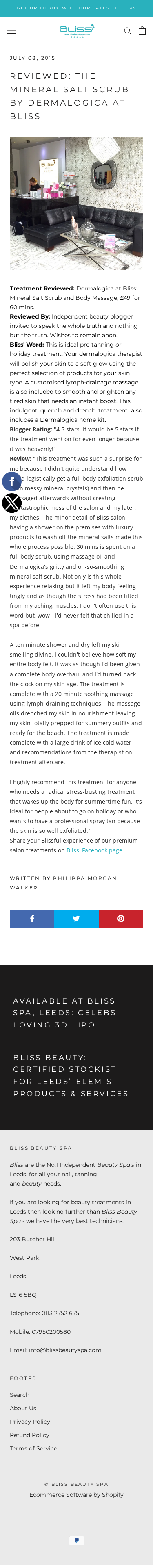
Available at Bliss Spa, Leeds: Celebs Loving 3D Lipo (65, 1013)
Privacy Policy (30, 1421)
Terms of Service (33, 1448)
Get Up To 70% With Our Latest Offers (76, 8)
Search (19, 1394)
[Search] (127, 30)
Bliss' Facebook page (94, 850)
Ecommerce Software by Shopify (76, 1494)
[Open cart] (142, 30)
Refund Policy (29, 1435)
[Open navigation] (11, 30)
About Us (23, 1408)
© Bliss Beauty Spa (76, 1484)
